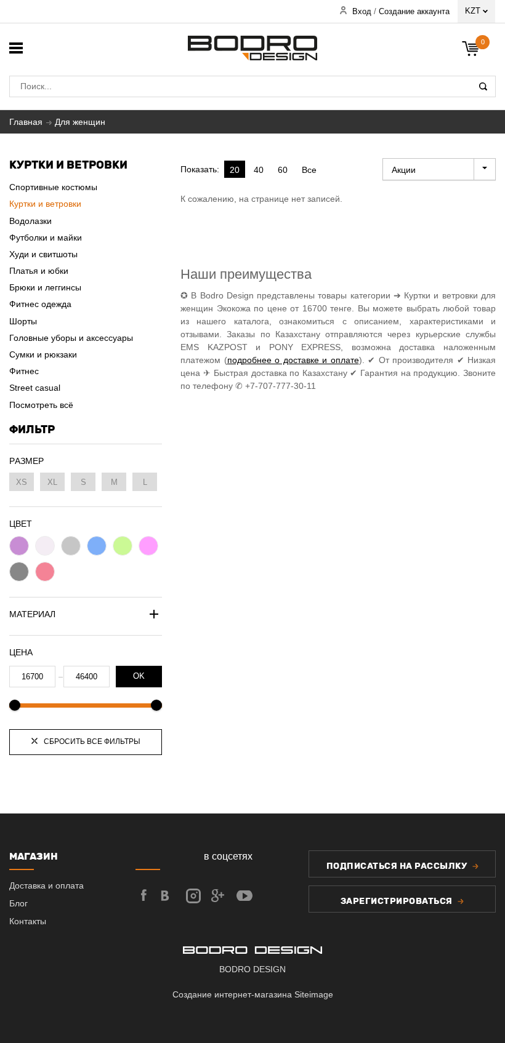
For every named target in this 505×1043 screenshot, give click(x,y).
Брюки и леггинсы (45, 287)
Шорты (23, 321)
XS (21, 482)
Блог (18, 903)
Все (309, 170)
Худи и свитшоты (43, 254)
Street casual (34, 388)
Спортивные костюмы (53, 187)
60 (283, 170)
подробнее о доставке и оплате (293, 360)
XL (52, 482)
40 (259, 170)
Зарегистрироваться (398, 901)
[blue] (97, 546)
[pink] (148, 546)
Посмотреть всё (41, 405)
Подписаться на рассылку (397, 866)
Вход (361, 11)
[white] (45, 546)
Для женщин (80, 122)
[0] (471, 49)
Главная (25, 122)
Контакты (27, 921)
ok (139, 676)
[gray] (71, 546)
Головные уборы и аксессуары (71, 338)
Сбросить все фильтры (91, 741)
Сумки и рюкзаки (43, 354)
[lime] (122, 546)
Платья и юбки (38, 271)
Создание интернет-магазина (233, 994)
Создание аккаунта (414, 11)
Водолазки (30, 221)
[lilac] (19, 546)
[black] (19, 571)
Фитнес (24, 371)
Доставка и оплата (46, 885)
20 (235, 170)
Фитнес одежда (40, 304)
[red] (45, 571)
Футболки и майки (45, 237)
